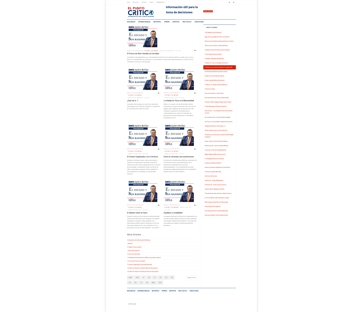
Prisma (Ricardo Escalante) (212, 206)
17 (141, 283)
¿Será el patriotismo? (134, 251)
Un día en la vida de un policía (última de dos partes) (142, 268)
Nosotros (135, 2)
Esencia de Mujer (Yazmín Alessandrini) (216, 215)
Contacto (144, 2)
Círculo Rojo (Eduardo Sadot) (213, 54)
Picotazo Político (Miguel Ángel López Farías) (218, 102)
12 (160, 277)
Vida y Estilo (186, 22)
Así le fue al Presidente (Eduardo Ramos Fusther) (219, 41)
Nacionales (131, 22)
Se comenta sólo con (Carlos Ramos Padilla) (217, 117)
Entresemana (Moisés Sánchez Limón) (216, 72)
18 (147, 283)
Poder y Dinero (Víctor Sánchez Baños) (216, 141)
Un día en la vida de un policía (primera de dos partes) (143, 272)
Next (153, 283)
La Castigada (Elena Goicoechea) (214, 159)
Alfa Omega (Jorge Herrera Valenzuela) (216, 202)
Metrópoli (157, 22)
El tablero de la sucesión (135, 247)
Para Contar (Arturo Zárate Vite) (214, 93)
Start (130, 277)
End (160, 283)
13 (166, 277)
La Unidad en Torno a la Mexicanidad (179, 100)
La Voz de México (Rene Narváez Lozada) (217, 198)
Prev (137, 277)
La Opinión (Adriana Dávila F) (213, 163)
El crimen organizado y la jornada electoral (140, 265)
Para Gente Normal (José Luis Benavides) (217, 98)
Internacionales (144, 22)
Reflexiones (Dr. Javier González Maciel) (216, 146)
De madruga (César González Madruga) (216, 211)
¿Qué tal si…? (132, 100)
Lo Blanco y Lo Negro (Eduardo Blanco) (216, 85)
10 (149, 277)
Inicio (128, 2)
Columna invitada (210, 89)
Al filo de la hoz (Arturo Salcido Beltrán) (216, 46)
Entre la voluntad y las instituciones (179, 156)
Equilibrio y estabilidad (173, 212)
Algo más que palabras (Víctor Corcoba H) (217, 37)
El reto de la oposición (134, 254)
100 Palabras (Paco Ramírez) (213, 33)
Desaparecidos (160, 2)
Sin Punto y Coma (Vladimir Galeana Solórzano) (218, 122)
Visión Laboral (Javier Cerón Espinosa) (216, 130)
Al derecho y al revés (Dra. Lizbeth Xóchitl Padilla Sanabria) (219, 136)
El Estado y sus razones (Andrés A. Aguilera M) (218, 67)
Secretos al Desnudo (211, 176)
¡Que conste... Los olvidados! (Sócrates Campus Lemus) (218, 112)
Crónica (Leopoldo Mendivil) (213, 172)
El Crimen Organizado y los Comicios (142, 156)
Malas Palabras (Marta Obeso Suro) (215, 154)
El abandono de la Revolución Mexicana (139, 240)
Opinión (166, 22)
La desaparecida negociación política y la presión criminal (144, 258)
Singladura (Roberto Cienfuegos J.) (215, 126)
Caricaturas (199, 22)
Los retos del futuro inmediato (136, 261)
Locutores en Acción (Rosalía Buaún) (215, 150)
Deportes (176, 22)
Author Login (132, 304)
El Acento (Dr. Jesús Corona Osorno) (215, 185)
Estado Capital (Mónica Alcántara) (214, 80)
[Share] (229, 2)
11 (154, 277)
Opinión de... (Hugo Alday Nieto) (214, 180)
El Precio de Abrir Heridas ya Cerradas (143, 53)
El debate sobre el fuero (137, 212)
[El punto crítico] (144, 12)
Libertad (130, 244)
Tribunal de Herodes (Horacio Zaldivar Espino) (218, 193)
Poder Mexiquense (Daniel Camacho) (215, 106)
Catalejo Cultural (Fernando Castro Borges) (217, 50)
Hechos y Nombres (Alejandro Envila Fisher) (217, 167)
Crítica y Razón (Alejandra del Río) (214, 189)
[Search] (233, 2)
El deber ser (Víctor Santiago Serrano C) (216, 63)
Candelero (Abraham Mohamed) (214, 59)
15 (129, 283)
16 (135, 283)
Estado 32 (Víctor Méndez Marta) (214, 76)
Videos (151, 2)
